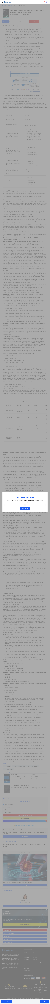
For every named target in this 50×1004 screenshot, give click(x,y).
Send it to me (25, 508)
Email (27, 502)
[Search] (46, 2)
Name (6, 502)
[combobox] (46, 2)
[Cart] (43, 2)
